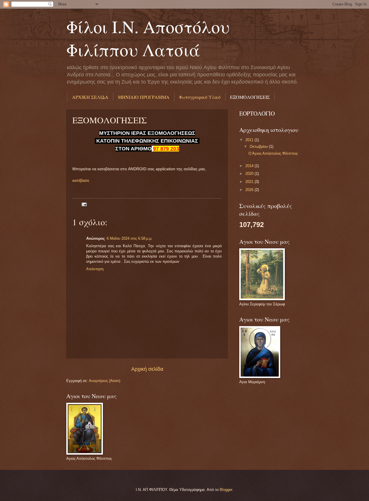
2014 (250, 166)
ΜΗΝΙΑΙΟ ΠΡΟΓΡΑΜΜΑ (144, 97)
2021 (250, 181)
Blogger (226, 489)
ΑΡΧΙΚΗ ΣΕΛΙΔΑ (90, 97)
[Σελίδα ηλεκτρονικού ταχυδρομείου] (84, 204)
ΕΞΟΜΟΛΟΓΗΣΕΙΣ (250, 97)
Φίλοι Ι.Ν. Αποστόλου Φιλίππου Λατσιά (147, 38)
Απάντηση (94, 269)
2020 (250, 173)
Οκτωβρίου (259, 146)
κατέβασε (80, 180)
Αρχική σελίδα (147, 369)
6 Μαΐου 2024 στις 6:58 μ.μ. (130, 238)
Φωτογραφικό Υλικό (200, 97)
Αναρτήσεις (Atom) (104, 381)
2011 (250, 140)
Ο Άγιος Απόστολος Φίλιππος (273, 153)
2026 (250, 190)
